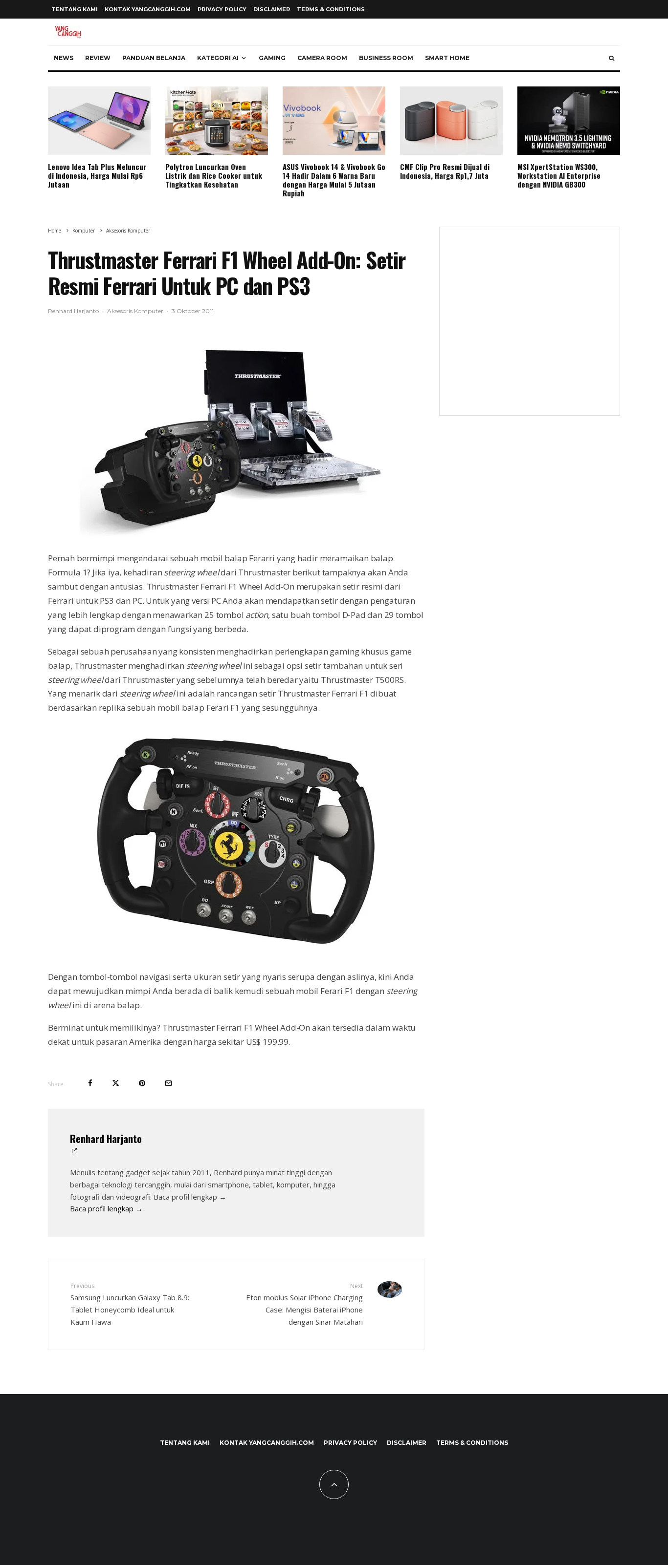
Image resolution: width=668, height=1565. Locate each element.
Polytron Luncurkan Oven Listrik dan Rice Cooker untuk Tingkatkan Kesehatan (213, 175)
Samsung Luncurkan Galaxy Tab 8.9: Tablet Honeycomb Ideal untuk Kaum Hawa (129, 1304)
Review (98, 58)
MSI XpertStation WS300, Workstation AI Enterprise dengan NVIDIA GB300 (559, 175)
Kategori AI (218, 58)
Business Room (386, 58)
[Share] (90, 1083)
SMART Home (447, 58)
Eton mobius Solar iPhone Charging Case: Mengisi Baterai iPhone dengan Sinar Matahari (304, 1304)
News (63, 58)
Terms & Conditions (331, 9)
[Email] (168, 1083)
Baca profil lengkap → (106, 1208)
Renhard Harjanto (73, 311)
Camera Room (322, 58)
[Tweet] (115, 1083)
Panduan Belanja (153, 58)
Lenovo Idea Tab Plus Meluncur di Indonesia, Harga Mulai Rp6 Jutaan (97, 175)
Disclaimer (271, 9)
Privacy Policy (222, 9)
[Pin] (142, 1083)
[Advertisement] (529, 327)
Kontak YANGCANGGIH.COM (148, 9)
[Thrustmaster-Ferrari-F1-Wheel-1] (236, 438)
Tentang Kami (74, 9)
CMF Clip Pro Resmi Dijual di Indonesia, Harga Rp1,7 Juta (445, 171)
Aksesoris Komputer (135, 311)
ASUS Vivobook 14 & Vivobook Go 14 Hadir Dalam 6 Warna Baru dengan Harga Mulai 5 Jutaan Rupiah (334, 179)
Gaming (272, 58)
